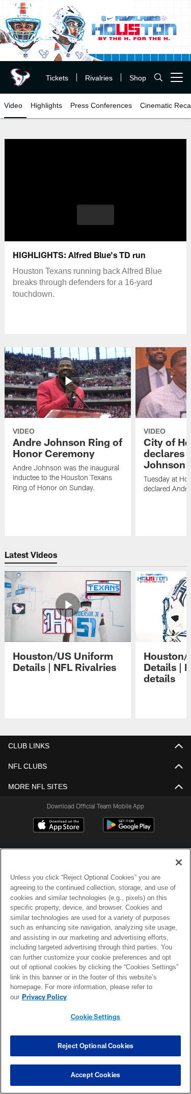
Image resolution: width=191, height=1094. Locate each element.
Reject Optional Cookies (95, 1046)
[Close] (179, 872)
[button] (95, 215)
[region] (95, 976)
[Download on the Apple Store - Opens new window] (58, 826)
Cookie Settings (96, 1017)
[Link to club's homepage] (20, 73)
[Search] (158, 78)
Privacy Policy (122, 997)
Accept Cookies (95, 1075)
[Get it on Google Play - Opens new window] (129, 830)
